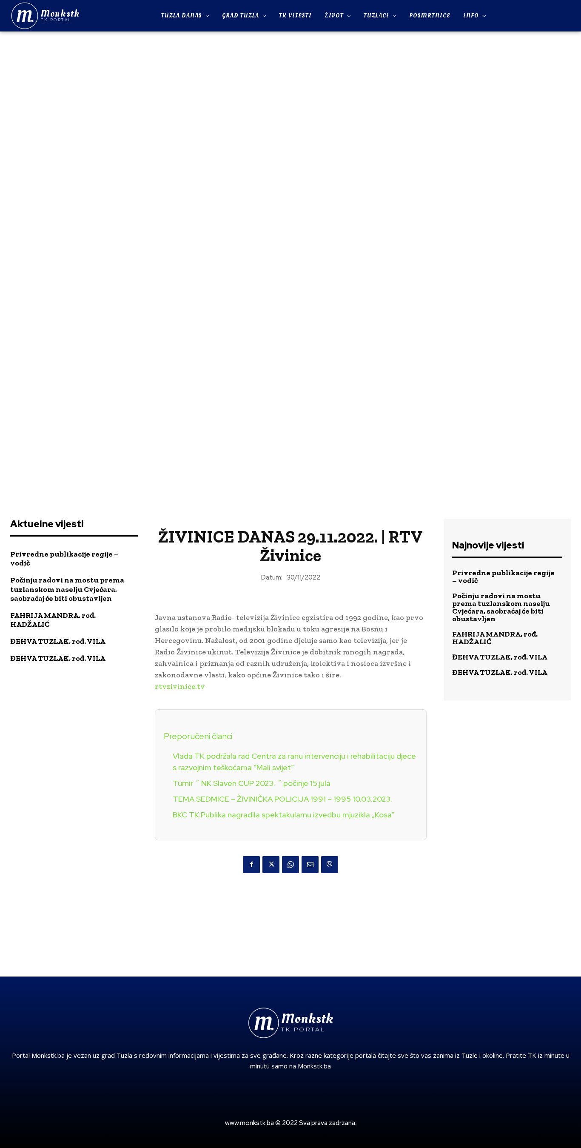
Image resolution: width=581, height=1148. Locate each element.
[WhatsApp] (290, 864)
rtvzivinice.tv (180, 686)
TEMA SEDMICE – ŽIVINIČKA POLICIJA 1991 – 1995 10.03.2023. (282, 799)
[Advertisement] (290, 163)
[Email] (310, 864)
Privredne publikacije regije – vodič (64, 558)
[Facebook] (251, 864)
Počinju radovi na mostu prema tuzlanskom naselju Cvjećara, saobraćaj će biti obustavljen (67, 589)
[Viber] (329, 864)
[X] (270, 864)
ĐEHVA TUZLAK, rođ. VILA (57, 641)
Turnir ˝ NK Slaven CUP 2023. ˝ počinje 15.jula (251, 783)
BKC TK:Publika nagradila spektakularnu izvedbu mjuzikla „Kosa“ (283, 815)
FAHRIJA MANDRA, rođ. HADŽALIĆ (53, 620)
